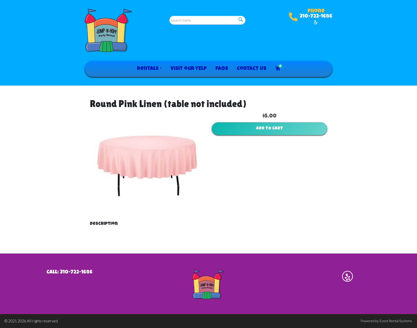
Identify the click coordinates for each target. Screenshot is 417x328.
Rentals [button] (148, 68)
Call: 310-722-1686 (69, 272)
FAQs (221, 68)
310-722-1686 (316, 16)
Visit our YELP (188, 68)
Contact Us (251, 68)
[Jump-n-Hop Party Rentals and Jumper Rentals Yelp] (315, 22)
